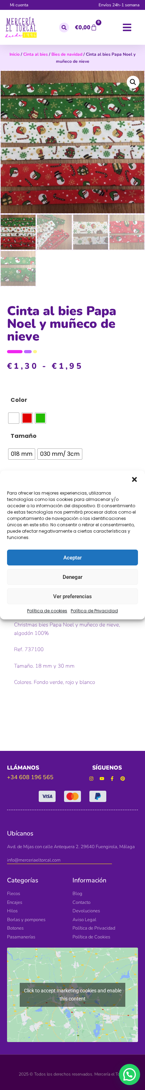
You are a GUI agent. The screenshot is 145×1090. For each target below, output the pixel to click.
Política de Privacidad (94, 611)
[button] (134, 479)
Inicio (15, 54)
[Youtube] (102, 778)
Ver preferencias (72, 596)
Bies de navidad (66, 54)
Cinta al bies (35, 54)
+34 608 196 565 (30, 777)
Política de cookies (47, 611)
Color (19, 400)
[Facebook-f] (112, 778)
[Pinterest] (123, 778)
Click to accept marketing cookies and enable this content (72, 995)
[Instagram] (91, 778)
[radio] (13, 418)
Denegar (72, 577)
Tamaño (24, 436)
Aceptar (72, 558)
